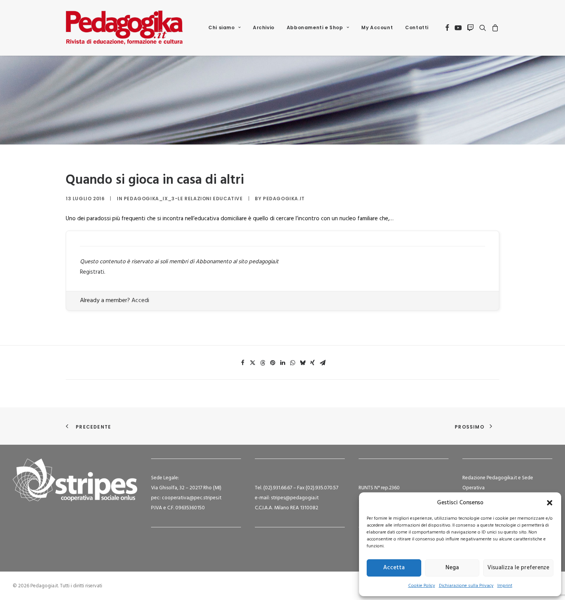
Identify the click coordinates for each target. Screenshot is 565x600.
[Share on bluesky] (302, 362)
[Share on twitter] (252, 362)
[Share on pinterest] (272, 362)
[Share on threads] (262, 362)
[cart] (494, 27)
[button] (549, 503)
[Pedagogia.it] (124, 27)
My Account (377, 27)
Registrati (92, 272)
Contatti (417, 27)
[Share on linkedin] (282, 362)
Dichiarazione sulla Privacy (466, 586)
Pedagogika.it (284, 198)
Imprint (504, 586)
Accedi (140, 301)
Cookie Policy (421, 586)
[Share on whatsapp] (292, 362)
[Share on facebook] (242, 362)
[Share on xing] (312, 362)
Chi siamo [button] (221, 27)
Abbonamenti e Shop (315, 27)
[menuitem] (224, 27)
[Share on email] (322, 362)
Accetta (394, 567)
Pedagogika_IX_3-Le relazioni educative (183, 198)
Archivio (263, 27)
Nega (452, 567)
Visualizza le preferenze (518, 567)
